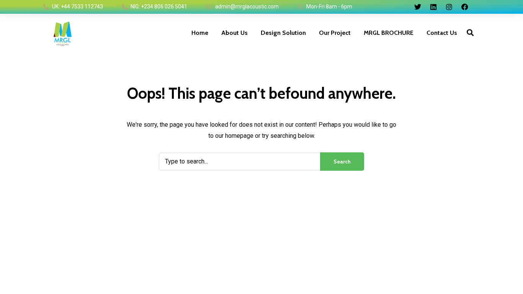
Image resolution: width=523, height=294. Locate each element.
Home (199, 32)
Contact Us (442, 32)
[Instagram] (449, 7)
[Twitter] (418, 7)
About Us (234, 32)
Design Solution (283, 32)
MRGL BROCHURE (388, 32)
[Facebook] (465, 7)
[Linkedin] (433, 7)
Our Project (335, 32)
